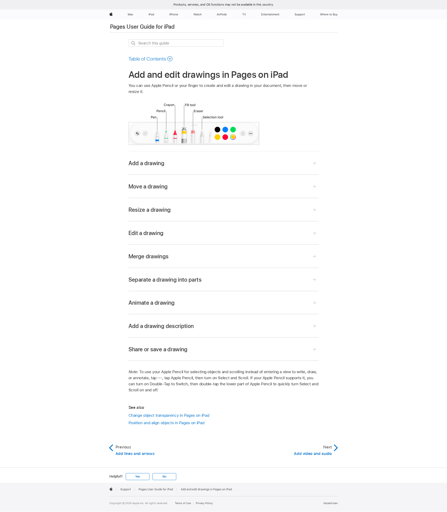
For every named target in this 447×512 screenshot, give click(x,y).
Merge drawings (149, 256)
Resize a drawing (150, 209)
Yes (137, 476)
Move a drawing (148, 186)
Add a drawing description (161, 326)
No (164, 476)
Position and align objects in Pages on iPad (166, 422)
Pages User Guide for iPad (142, 26)
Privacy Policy (204, 503)
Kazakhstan (331, 503)
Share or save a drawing (158, 349)
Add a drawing (147, 163)
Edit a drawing (146, 233)
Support (125, 489)
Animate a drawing (152, 302)
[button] (151, 59)
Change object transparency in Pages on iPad (169, 415)
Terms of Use (183, 503)
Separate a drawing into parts (165, 279)
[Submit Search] (133, 43)
